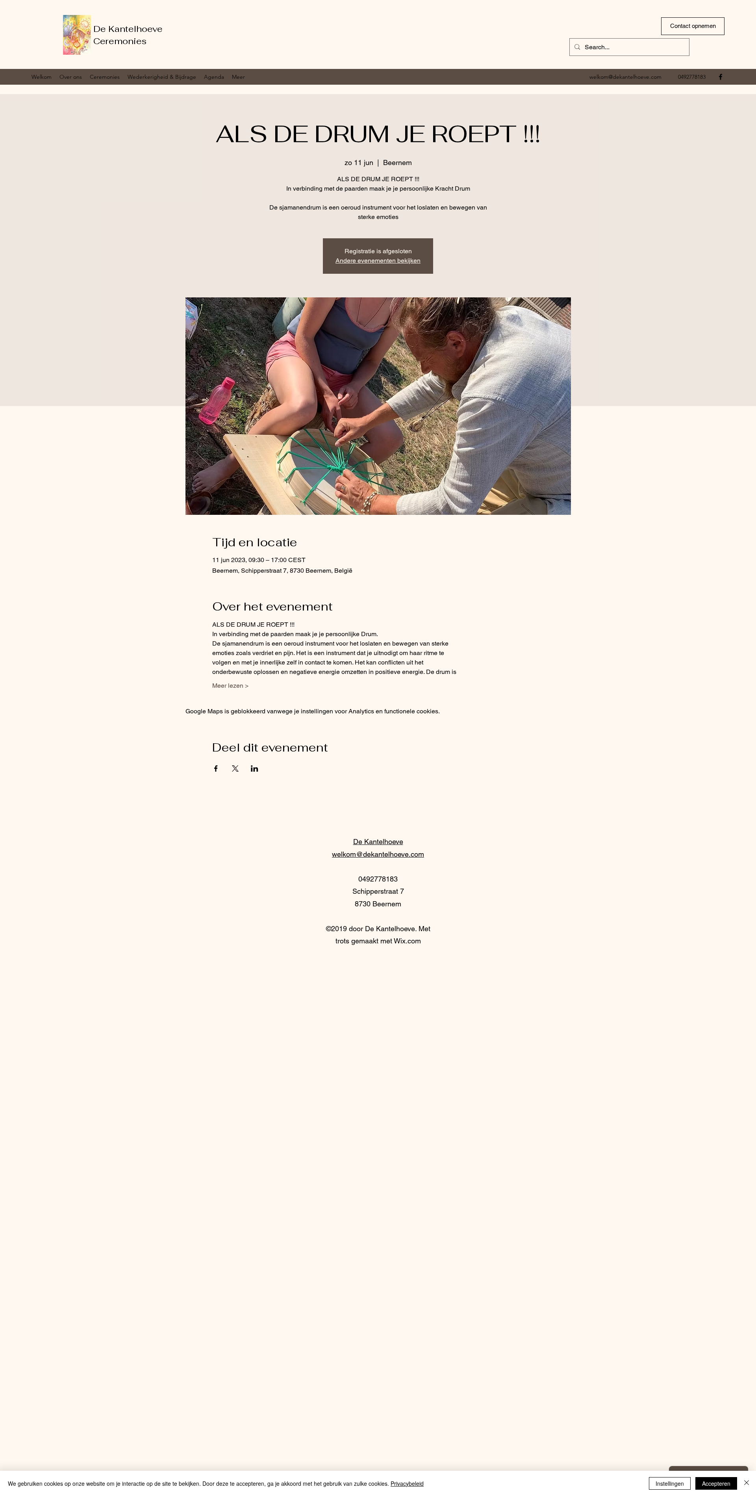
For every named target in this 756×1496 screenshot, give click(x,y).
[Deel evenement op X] (235, 768)
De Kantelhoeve (128, 28)
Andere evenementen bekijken (378, 260)
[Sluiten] (746, 1483)
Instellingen (670, 1483)
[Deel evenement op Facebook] (216, 768)
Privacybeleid (407, 1483)
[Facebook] (720, 77)
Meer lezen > (230, 685)
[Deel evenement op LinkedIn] (254, 768)
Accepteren (716, 1483)
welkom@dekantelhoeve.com (625, 76)
